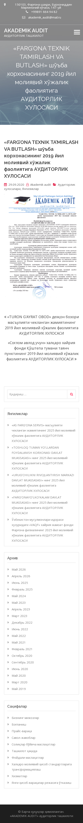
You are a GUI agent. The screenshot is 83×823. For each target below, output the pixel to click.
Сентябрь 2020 (23, 662)
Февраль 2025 (22, 589)
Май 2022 (19, 636)
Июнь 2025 (20, 583)
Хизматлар (19, 776)
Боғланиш (19, 724)
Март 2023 (19, 616)
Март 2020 (19, 682)
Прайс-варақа (22, 731)
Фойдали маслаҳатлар (28, 757)
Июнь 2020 (20, 669)
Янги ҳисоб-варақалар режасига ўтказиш (41, 783)
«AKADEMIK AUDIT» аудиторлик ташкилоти (41, 816)
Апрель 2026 (21, 576)
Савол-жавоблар (23, 738)
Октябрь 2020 (22, 656)
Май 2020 (19, 675)
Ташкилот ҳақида (24, 751)
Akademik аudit (40, 184)
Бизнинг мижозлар (25, 718)
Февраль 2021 (22, 649)
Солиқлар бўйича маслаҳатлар (33, 744)
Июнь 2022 (20, 629)
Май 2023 (19, 603)
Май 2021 (19, 642)
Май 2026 (19, 569)
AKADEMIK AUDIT (26, 31)
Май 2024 (19, 596)
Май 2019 (19, 689)
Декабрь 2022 (22, 622)
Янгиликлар (30, 189)
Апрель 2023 (21, 609)
